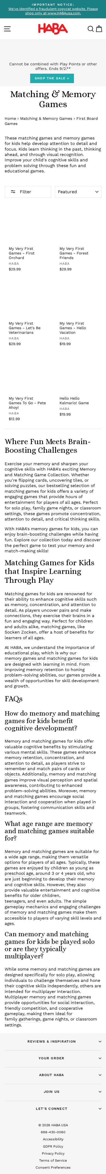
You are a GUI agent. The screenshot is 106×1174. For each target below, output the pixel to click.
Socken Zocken (20, 632)
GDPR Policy (53, 1146)
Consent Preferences (53, 1167)
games (30, 496)
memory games (20, 658)
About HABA (51, 1075)
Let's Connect (51, 1109)
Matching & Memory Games (46, 118)
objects (12, 774)
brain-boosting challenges (44, 534)
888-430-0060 (53, 1132)
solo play (21, 508)
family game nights (52, 508)
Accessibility (53, 1139)
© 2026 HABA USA (53, 1125)
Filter (24, 191)
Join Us (52, 1092)
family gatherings (22, 1019)
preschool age (19, 873)
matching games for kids (72, 658)
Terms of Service (53, 1160)
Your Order (52, 1058)
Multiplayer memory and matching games (48, 996)
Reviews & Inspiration (51, 1041)
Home (10, 118)
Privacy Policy (53, 1153)
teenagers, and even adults (33, 901)
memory (18, 912)
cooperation (50, 801)
